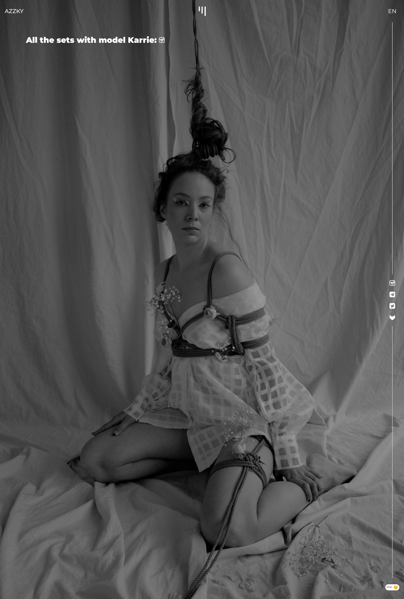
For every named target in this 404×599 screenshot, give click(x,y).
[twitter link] (392, 306)
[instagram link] (392, 283)
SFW (392, 587)
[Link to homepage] (14, 11)
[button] (202, 11)
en (392, 11)
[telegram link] (392, 294)
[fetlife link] (392, 317)
